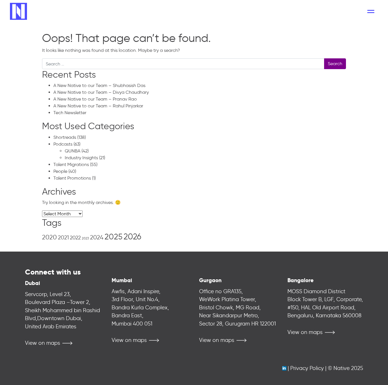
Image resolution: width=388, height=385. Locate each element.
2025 (113, 236)
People (60, 171)
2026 (132, 236)
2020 (49, 237)
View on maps (42, 343)
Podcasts (62, 144)
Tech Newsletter (69, 112)
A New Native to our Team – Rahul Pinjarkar (98, 106)
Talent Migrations (71, 164)
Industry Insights (81, 157)
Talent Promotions (72, 178)
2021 (63, 237)
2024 (96, 237)
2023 (85, 238)
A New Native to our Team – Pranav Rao (95, 99)
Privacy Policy (307, 368)
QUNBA (72, 151)
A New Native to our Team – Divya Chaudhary (101, 92)
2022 (75, 237)
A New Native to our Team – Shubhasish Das (99, 85)
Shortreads (64, 137)
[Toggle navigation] (371, 11)
